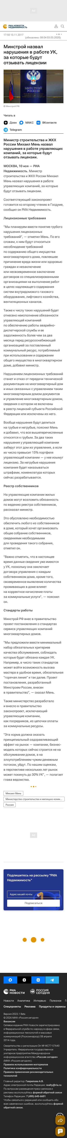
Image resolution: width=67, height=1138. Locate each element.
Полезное (55, 1000)
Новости (9, 1000)
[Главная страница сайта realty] (21, 26)
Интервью (40, 1000)
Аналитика (23, 1000)
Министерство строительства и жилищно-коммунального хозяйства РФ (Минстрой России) (35, 799)
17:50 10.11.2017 (13, 34)
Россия (10, 804)
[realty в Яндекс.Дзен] (24, 980)
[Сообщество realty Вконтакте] (38, 980)
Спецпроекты (12, 1006)
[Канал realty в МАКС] (10, 980)
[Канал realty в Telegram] (52, 980)
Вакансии (9, 1021)
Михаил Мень (13, 793)
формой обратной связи (47, 1092)
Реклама (29, 1006)
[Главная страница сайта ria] (4, 26)
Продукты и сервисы (52, 1006)
